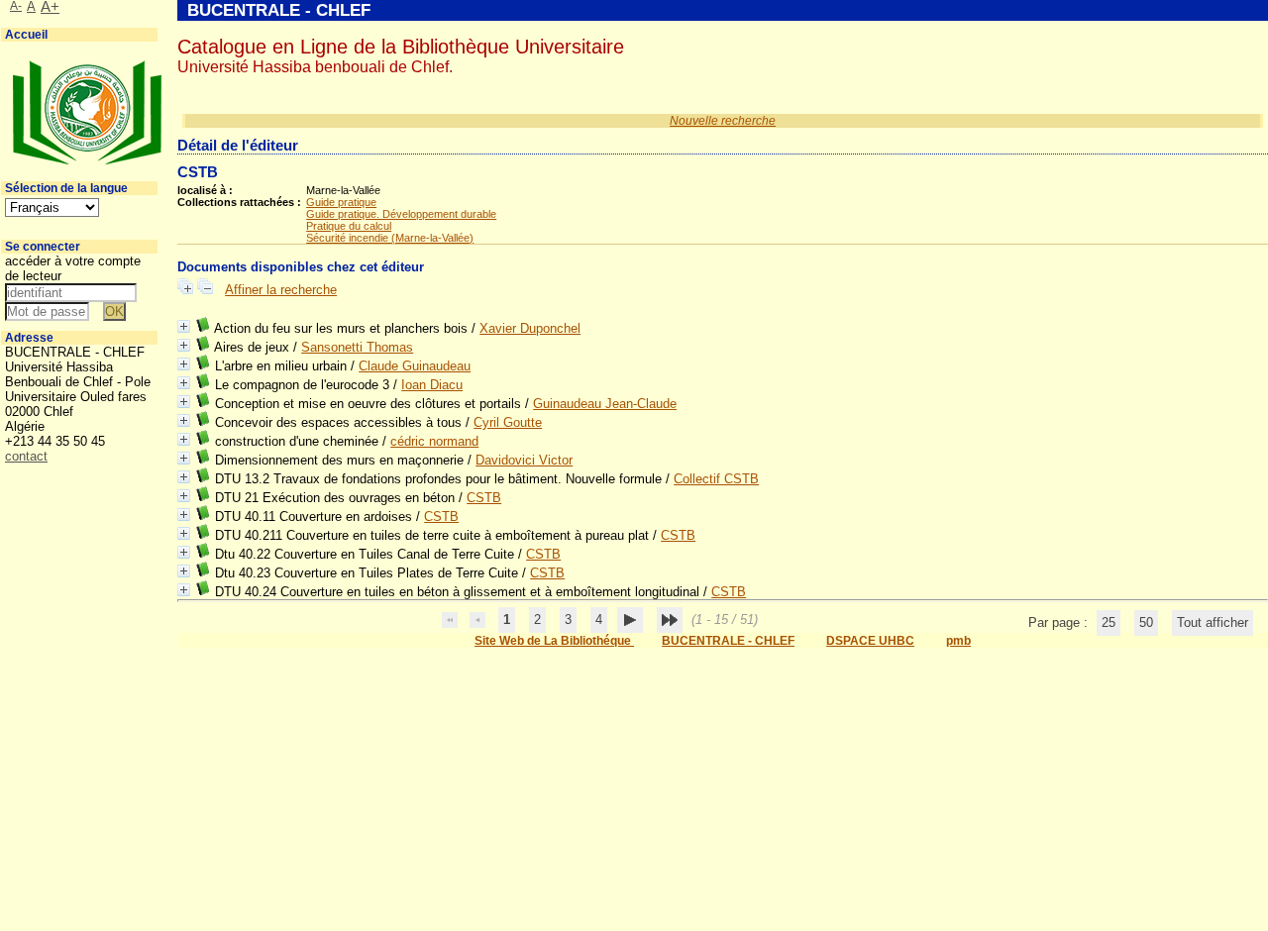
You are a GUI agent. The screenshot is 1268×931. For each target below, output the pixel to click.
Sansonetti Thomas (357, 347)
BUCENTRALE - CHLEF (728, 641)
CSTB (484, 497)
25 (1108, 622)
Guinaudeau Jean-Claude (605, 403)
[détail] (183, 326)
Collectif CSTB (716, 478)
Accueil (26, 35)
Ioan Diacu (432, 384)
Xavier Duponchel (530, 328)
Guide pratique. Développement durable (401, 214)
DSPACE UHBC (870, 641)
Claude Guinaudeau (415, 366)
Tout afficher (1212, 622)
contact (26, 456)
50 (1146, 622)
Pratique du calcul (348, 226)
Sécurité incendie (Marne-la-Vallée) (390, 238)
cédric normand (434, 441)
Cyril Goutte (508, 422)
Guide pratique (341, 202)
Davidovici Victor (524, 460)
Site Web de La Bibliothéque (554, 641)
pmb (958, 641)
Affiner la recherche (281, 289)
